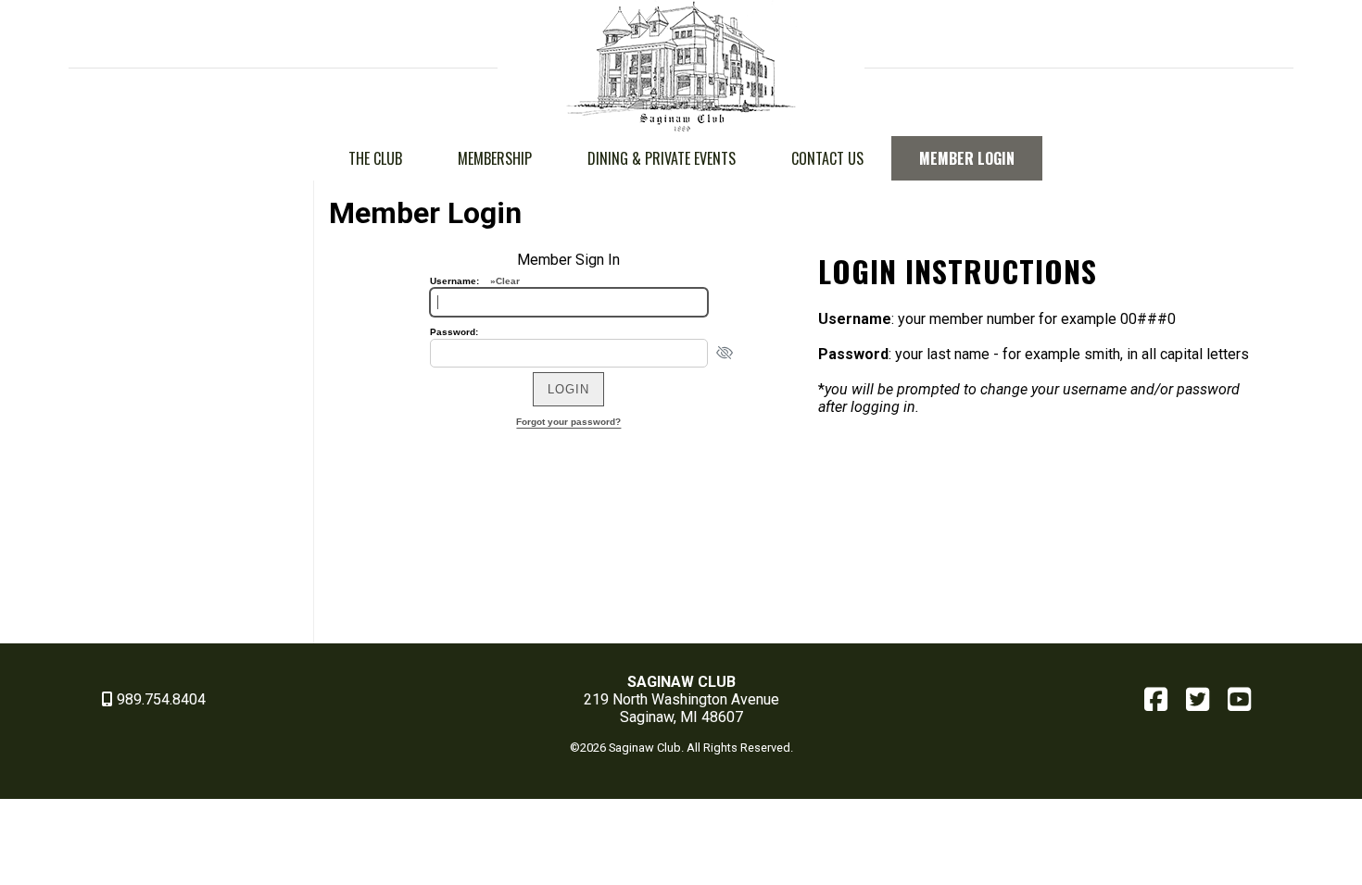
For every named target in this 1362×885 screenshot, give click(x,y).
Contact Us (827, 158)
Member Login (967, 158)
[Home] (681, 127)
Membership (495, 158)
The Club (375, 158)
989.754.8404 (159, 699)
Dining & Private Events (661, 158)
